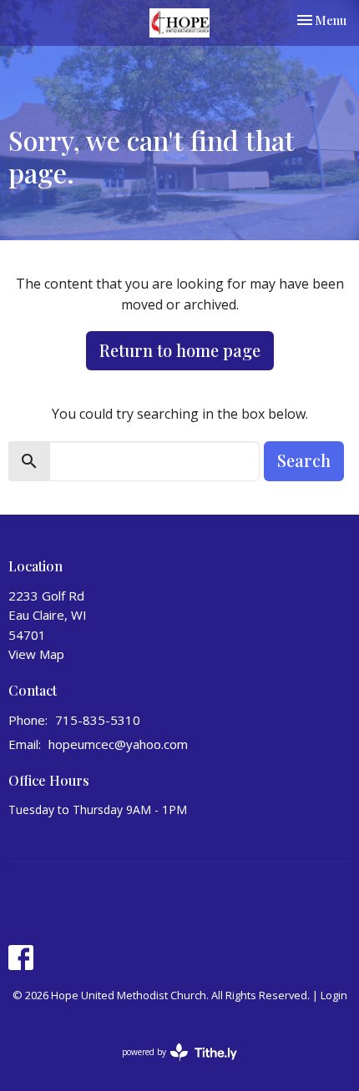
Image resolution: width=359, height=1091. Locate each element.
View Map (36, 654)
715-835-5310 (97, 719)
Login (334, 995)
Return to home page (179, 350)
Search (304, 460)
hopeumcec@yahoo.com (118, 744)
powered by (171, 1066)
